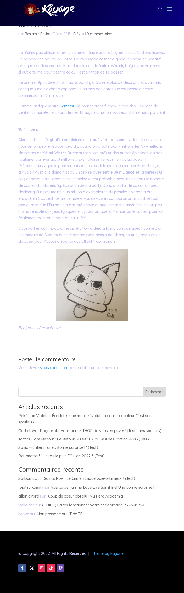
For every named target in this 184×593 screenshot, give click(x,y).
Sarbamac (27, 478)
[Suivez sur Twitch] (60, 568)
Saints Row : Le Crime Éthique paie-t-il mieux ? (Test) (89, 478)
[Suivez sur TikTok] (51, 568)
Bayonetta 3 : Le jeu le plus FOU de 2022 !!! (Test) (61, 455)
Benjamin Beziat (37, 34)
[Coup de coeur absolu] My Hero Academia (84, 496)
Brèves (78, 34)
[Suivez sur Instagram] (41, 568)
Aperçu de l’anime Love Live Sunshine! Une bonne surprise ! (102, 487)
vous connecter (54, 367)
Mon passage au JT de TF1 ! (61, 513)
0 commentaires (100, 34)
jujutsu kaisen (30, 487)
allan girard (28, 496)
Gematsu (67, 106)
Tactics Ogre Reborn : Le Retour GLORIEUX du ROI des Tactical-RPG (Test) (83, 439)
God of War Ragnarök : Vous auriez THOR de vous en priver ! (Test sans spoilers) (89, 430)
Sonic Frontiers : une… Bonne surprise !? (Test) (58, 447)
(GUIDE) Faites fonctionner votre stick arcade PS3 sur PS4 (93, 505)
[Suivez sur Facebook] (22, 568)
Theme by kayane (108, 553)
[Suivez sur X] (32, 568)
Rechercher (154, 392)
